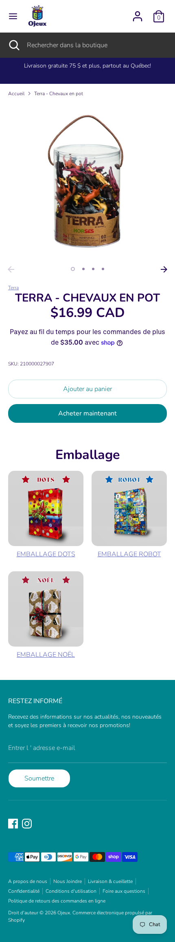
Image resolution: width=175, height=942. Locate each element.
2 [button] (83, 269)
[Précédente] (11, 269)
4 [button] (103, 269)
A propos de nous (27, 881)
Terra (13, 287)
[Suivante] (164, 269)
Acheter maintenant (87, 413)
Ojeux (63, 912)
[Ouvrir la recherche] (13, 45)
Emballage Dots (46, 554)
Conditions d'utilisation (71, 891)
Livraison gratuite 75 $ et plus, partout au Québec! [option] (87, 66)
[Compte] (137, 13)
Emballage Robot (129, 554)
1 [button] (73, 269)
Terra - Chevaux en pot (58, 93)
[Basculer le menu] (13, 16)
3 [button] (93, 269)
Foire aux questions (124, 891)
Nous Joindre (67, 881)
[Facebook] (13, 823)
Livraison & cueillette (110, 881)
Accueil (16, 93)
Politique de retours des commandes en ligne (56, 901)
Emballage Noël (46, 654)
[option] (87, 182)
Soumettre (39, 778)
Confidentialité (23, 891)
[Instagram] (27, 823)
